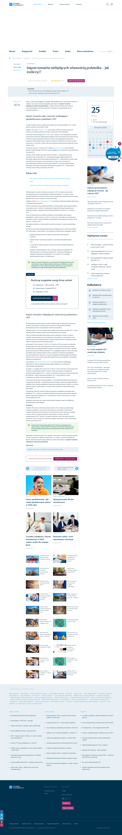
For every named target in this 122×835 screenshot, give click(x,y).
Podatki (42, 51)
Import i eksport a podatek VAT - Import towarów (72, 660)
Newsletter (66, 803)
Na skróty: (31, 89)
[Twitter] (1, 815)
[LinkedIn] (1, 818)
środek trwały (78, 694)
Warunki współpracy (39, 823)
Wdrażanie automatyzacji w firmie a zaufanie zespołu (61, 758)
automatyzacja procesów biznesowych (21, 698)
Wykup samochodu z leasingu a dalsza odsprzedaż (25, 726)
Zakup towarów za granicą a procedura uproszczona (72, 672)
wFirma (46, 793)
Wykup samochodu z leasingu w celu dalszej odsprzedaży (45, 449)
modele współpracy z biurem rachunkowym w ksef (25, 700)
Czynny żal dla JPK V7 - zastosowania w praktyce (60, 723)
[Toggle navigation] (112, 4)
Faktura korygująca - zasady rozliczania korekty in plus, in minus (102, 246)
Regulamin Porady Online (53, 823)
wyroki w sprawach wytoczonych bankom (86, 702)
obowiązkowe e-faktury (57, 702)
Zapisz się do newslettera (76, 81)
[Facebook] (1, 811)
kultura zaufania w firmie (61, 698)
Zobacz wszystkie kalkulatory (96, 322)
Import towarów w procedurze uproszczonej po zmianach (49, 185)
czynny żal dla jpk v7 (47, 696)
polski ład (103, 702)
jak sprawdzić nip (14, 694)
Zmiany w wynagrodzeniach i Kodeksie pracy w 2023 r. (98, 733)
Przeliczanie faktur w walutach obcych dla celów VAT (102, 259)
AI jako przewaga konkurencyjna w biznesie (58, 748)
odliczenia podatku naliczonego (44, 362)
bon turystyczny (21, 704)
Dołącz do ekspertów (67, 795)
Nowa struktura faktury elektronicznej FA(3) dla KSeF (97, 723)
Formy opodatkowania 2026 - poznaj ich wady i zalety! (26, 762)
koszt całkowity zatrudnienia (63, 696)
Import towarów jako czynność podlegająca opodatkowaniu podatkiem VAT (49, 91)
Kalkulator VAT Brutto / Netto (102, 290)
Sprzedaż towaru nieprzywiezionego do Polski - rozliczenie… (45, 634)
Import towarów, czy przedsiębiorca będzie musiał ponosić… (72, 634)
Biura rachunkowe (85, 51)
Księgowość (27, 51)
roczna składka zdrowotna (56, 694)
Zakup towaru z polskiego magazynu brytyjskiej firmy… (72, 570)
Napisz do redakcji (68, 808)
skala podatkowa (25, 696)
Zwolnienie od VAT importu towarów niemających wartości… (45, 557)
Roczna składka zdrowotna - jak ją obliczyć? (23, 731)
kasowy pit (69, 694)
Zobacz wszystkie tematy (34, 704)
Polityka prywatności (14, 823)
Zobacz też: (31, 173)
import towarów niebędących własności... (38, 80)
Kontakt (63, 791)
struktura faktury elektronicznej (50, 700)
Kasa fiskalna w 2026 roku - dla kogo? (22, 721)
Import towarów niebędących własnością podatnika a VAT (44, 93)
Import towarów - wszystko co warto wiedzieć (44, 660)
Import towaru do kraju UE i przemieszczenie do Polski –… (72, 608)
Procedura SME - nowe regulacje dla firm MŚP (95, 728)
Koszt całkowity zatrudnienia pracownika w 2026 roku (62, 728)
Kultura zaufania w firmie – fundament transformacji (61, 753)
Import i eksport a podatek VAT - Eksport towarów (45, 672)
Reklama (50, 4)
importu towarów (59, 148)
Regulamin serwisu (26, 823)
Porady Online (37, 4)
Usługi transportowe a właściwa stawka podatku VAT (100, 275)
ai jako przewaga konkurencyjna (43, 698)
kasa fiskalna (24, 694)
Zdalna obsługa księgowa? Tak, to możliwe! (95, 745)
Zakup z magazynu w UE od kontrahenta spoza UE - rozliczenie (72, 595)
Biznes (12, 51)
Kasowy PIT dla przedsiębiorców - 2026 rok (24, 743)
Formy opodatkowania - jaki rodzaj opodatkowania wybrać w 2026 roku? (38, 502)
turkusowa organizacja (103, 696)
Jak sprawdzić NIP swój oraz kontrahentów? (23, 716)
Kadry (67, 51)
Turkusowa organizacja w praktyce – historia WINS (61, 738)
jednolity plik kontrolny (42, 702)
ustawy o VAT (43, 130)
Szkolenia (78, 4)
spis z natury (36, 696)
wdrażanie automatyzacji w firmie (79, 698)
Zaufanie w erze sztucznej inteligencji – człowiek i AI (61, 733)
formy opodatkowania (90, 694)
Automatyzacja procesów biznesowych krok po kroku (61, 743)
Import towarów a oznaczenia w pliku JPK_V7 (44, 583)
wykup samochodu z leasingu (38, 694)
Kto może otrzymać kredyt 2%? (91, 762)
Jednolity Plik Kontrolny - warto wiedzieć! (94, 750)
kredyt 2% (69, 702)
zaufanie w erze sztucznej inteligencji (84, 696)
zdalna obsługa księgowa (26, 702)
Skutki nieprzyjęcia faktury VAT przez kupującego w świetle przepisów (102, 252)
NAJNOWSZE (90, 184)
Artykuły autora (17, 70)
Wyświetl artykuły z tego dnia (97, 155)
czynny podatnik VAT (44, 201)
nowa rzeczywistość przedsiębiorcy (101, 698)
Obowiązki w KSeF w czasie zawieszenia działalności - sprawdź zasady (101, 267)
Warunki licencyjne (66, 823)
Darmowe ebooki (64, 4)
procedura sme (65, 700)
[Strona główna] (9, 58)
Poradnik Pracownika (49, 791)
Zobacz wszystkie (92, 227)
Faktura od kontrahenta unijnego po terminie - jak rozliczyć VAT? (97, 191)
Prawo (55, 51)
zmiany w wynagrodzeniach (79, 700)
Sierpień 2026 (100, 127)
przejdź (113, 157)
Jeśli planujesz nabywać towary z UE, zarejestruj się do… (45, 621)
